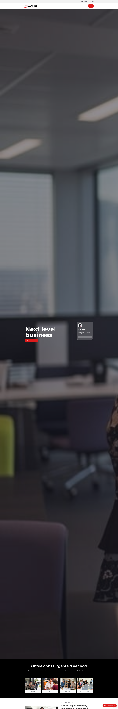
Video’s (85, 1)
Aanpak (72, 5)
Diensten (77, 5)
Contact (91, 5)
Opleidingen (82, 5)
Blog (82, 1)
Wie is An (67, 5)
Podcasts (89, 1)
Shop (93, 1)
